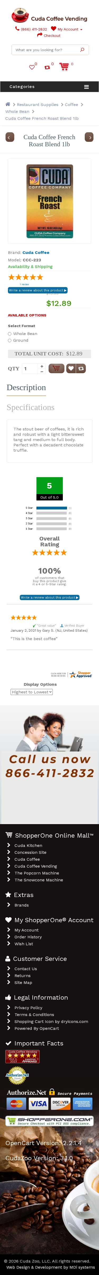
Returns (23, 975)
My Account (68, 29)
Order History (28, 936)
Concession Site (30, 852)
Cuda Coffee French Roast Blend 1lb (42, 118)
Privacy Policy (28, 1007)
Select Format (21, 326)
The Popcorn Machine (37, 873)
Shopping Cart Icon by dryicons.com (51, 1021)
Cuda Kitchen (28, 845)
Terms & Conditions (34, 1014)
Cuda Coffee (27, 859)
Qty (13, 368)
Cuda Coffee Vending (36, 866)
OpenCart (49, 1028)
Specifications (30, 407)
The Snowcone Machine (39, 879)
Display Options (40, 684)
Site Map (23, 982)
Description (26, 387)
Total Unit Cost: (39, 353)
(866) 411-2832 (33, 29)
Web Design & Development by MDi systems (50, 1267)
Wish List (24, 943)
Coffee (71, 104)
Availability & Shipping (30, 266)
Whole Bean (17, 111)
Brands (22, 905)
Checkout (51, 35)
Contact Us (26, 968)
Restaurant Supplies (37, 104)
